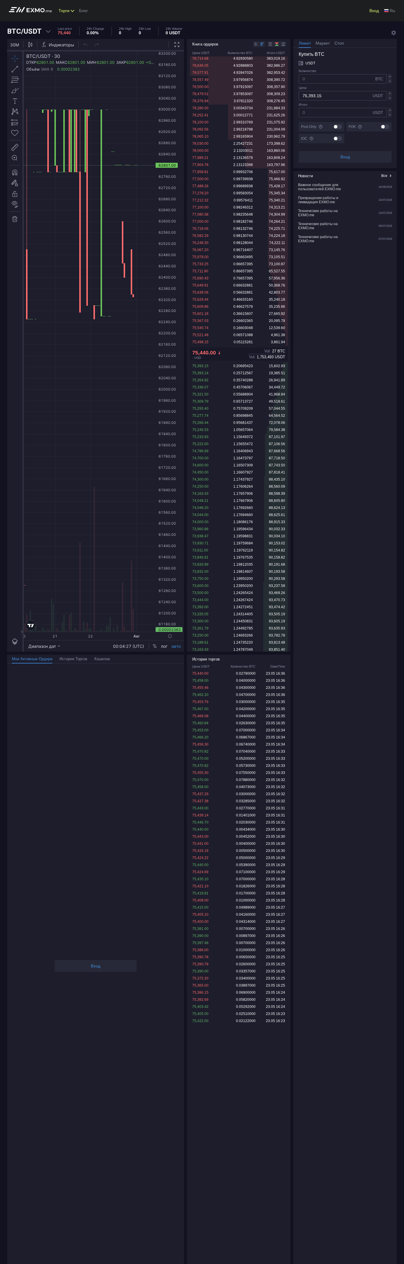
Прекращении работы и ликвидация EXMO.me (318, 200)
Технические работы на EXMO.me (318, 213)
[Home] (32, 10)
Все (384, 176)
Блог (83, 10)
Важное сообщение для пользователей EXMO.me (319, 187)
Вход (374, 10)
